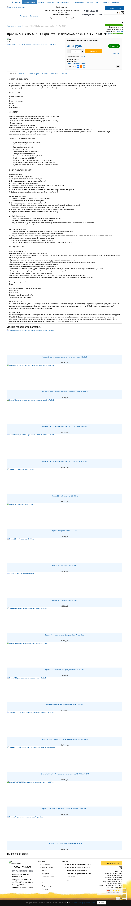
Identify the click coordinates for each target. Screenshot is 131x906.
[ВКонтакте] (78, 66)
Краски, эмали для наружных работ (78, 867)
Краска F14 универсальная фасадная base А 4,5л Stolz (64, 635)
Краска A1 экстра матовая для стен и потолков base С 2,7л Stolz (65, 426)
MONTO (82, 56)
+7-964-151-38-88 (90, 11)
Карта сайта (118, 871)
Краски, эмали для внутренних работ (79, 864)
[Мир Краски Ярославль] (16, 6)
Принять (101, 903)
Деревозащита (69, 22)
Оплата (45, 74)
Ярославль (34, 16)
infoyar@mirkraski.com (92, 15)
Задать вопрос (33, 74)
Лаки (80, 22)
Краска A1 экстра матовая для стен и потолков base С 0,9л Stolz (65, 392)
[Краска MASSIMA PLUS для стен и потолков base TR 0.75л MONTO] (32, 45)
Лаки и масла (71, 877)
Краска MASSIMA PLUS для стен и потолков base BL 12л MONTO (64, 739)
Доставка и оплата (63, 2)
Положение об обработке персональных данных (113, 874)
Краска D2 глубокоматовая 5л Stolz (64, 600)
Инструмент (90, 22)
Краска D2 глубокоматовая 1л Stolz (64, 531)
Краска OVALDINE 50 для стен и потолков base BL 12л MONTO (64, 808)
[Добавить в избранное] (118, 66)
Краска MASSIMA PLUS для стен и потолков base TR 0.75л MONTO (65, 774)
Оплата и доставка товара (76, 64)
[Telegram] (84, 66)
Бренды (41, 2)
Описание (12, 74)
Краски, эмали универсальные (77, 870)
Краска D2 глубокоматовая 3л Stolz (64, 565)
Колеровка (50, 2)
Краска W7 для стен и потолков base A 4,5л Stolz (65, 843)
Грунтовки (20, 22)
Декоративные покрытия (38, 22)
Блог (97, 2)
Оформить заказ (117, 33)
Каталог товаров (29, 2)
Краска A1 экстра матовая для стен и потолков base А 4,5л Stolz (65, 357)
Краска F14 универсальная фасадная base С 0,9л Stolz (64, 669)
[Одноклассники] (81, 66)
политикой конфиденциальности (83, 903)
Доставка (54, 74)
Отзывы (90, 2)
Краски (11, 22)
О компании (16, 2)
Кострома (23, 16)
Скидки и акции (78, 2)
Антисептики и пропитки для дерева (79, 873)
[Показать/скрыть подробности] (122, 22)
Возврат (64, 74)
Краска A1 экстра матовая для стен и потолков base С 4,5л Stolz (65, 461)
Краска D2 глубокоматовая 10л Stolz (65, 496)
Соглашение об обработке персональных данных (113, 878)
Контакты (106, 2)
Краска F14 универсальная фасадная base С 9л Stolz (65, 704)
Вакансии (115, 2)
